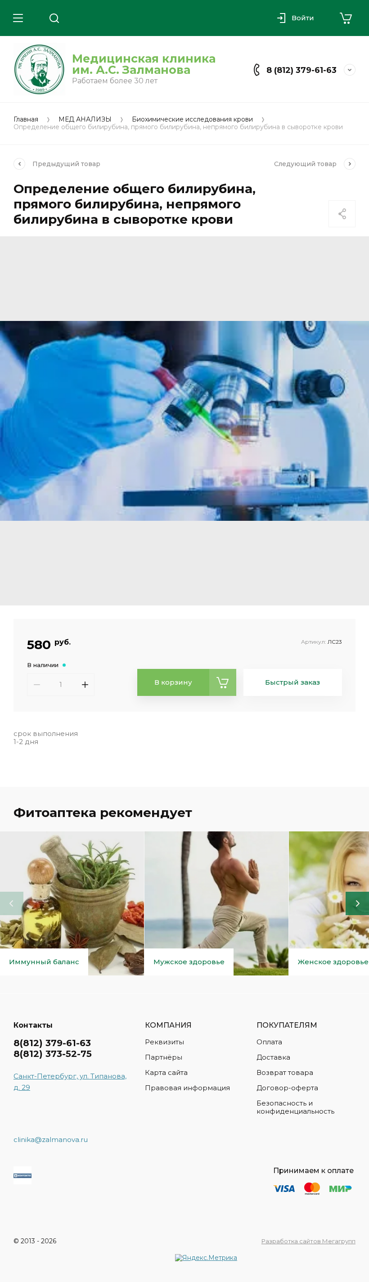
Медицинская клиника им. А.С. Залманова (144, 64)
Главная (26, 119)
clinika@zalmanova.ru (51, 1139)
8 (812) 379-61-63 (301, 70)
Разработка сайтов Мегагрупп (308, 1241)
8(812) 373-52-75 (53, 1053)
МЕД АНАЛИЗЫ (85, 119)
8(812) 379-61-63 (52, 1043)
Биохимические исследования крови (192, 119)
